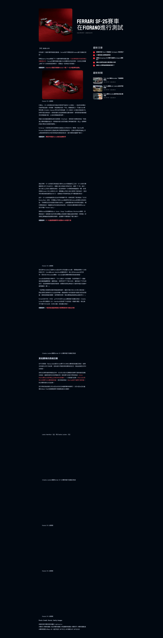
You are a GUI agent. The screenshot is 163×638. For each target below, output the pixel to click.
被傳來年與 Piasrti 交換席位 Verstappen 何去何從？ (110, 52)
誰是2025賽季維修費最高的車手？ (105, 65)
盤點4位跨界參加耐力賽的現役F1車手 (106, 62)
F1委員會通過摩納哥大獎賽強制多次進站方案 (60, 308)
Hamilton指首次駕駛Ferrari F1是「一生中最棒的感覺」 (63, 67)
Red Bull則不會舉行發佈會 (76, 380)
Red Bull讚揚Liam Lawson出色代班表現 (113, 86)
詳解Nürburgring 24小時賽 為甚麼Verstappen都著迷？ (109, 58)
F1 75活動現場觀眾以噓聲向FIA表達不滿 (58, 220)
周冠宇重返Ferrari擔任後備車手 (56, 137)
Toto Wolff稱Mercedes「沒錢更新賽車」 (113, 79)
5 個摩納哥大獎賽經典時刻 (103, 55)
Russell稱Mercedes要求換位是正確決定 (113, 94)
